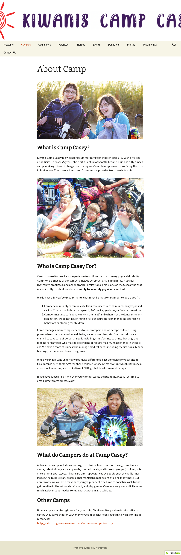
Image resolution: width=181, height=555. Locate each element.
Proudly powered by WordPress (90, 547)
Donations (113, 44)
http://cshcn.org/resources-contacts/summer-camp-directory (75, 523)
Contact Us (10, 52)
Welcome (9, 44)
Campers (26, 44)
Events (96, 44)
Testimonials (150, 44)
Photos (131, 44)
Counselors (44, 44)
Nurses (81, 44)
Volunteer (64, 44)
